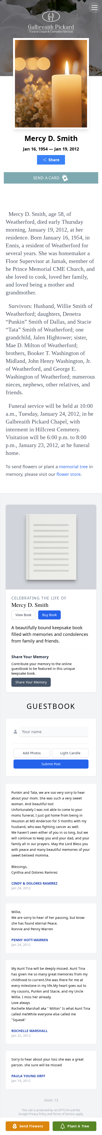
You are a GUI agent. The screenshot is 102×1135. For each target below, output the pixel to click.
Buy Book (49, 615)
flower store (68, 474)
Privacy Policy (37, 1114)
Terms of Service (64, 1114)
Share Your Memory (31, 682)
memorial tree (73, 466)
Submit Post (51, 764)
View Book (23, 615)
